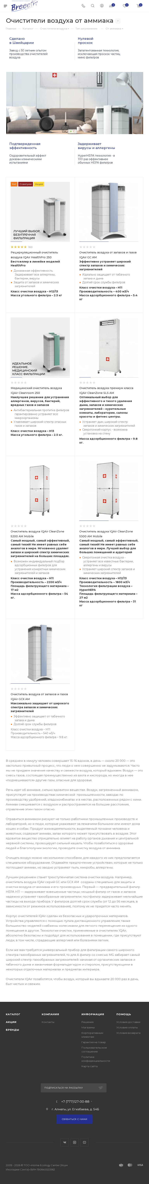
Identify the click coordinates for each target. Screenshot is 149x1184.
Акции (11, 1022)
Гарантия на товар (93, 1042)
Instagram (74, 1142)
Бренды (12, 1029)
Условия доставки (128, 1022)
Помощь (123, 1014)
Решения (87, 1022)
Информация (92, 1014)
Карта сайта (89, 1066)
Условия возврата (128, 1032)
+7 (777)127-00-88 (75, 1101)
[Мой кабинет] (102, 6)
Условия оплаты (127, 1027)
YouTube (84, 1142)
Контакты (48, 1022)
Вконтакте (65, 1142)
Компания (50, 1014)
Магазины (88, 1027)
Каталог (13, 1014)
